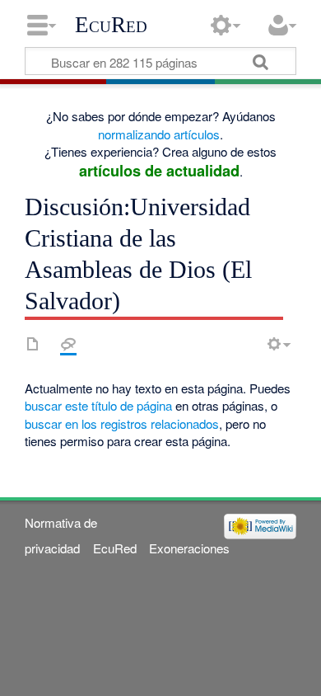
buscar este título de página (98, 405)
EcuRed (111, 24)
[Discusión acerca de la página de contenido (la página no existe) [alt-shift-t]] (68, 344)
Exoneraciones (189, 548)
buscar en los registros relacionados (122, 423)
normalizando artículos (159, 134)
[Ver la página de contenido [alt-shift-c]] (33, 344)
